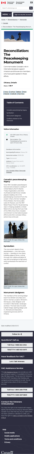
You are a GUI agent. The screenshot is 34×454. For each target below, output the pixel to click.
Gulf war (12, 91)
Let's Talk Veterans (17, 361)
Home (3, 19)
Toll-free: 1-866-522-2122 (17, 345)
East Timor (21, 93)
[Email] (12, 86)
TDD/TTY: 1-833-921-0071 (17, 350)
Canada (5, 23)
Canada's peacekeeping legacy (17, 110)
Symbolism (10, 113)
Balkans (19, 91)
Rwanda (7, 93)
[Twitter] (10, 86)
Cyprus (6, 91)
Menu (5, 14)
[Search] (31, 8)
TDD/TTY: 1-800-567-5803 (17, 395)
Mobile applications (12, 436)
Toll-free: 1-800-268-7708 (17, 390)
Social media (9, 433)
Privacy (7, 442)
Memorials (23, 19)
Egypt (24, 91)
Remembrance (13, 19)
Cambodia (14, 93)
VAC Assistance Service (11, 372)
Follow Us (19, 334)
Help (4, 429)
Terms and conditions (13, 439)
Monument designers (14, 116)
